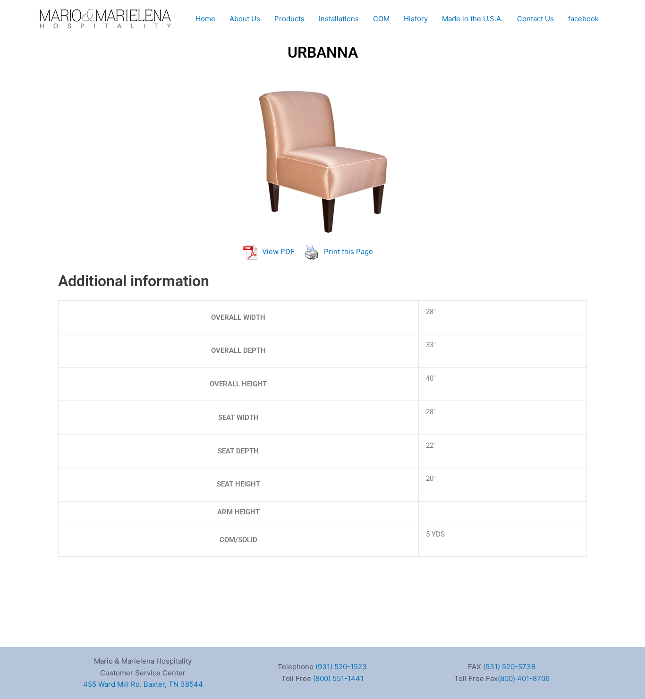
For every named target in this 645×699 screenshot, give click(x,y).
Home (205, 18)
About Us (244, 18)
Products (289, 18)
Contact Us (535, 18)
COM (381, 18)
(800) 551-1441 (338, 678)
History (416, 18)
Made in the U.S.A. (472, 18)
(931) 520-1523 (341, 666)
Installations (339, 18)
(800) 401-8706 (524, 678)
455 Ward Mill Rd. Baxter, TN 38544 (143, 684)
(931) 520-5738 (509, 666)
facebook (583, 18)
